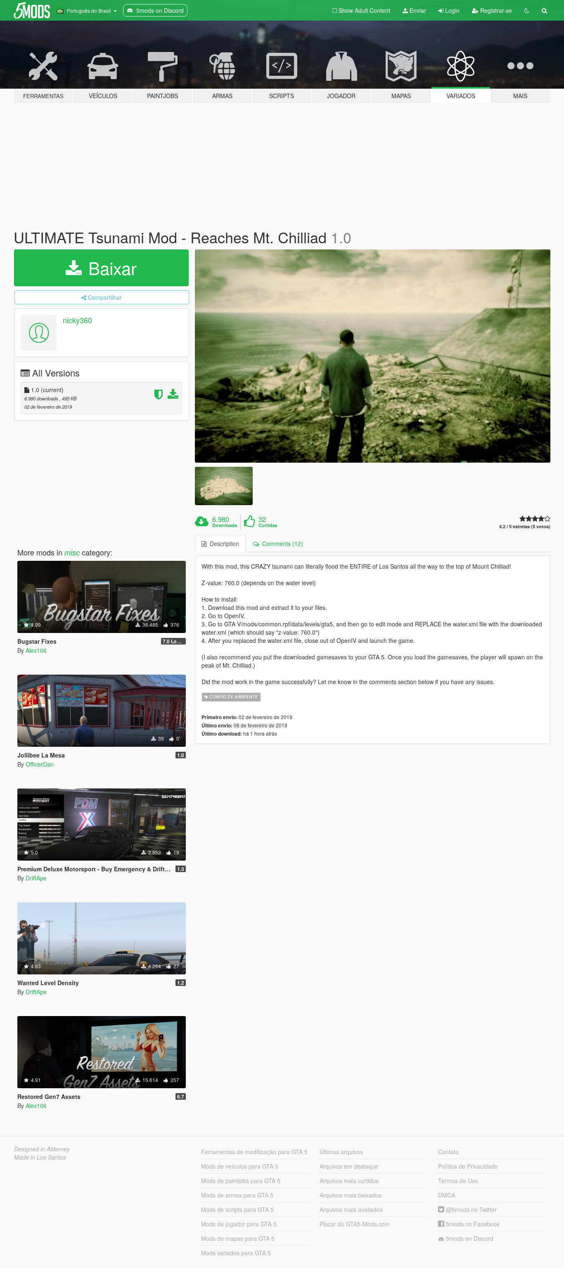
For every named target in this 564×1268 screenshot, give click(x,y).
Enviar (417, 10)
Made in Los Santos (40, 1157)
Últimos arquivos (341, 1152)
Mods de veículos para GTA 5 (239, 1166)
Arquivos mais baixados (351, 1195)
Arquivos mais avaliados (351, 1209)
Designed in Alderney (42, 1149)
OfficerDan (40, 764)
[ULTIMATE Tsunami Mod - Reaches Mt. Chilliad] (373, 356)
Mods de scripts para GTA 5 (237, 1209)
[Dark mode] (527, 10)
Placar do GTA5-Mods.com (355, 1224)
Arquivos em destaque (349, 1166)
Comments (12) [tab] (281, 543)
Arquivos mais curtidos (349, 1180)
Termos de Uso (458, 1180)
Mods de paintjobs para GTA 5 (240, 1180)
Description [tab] (222, 543)
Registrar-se (495, 10)
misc (72, 552)
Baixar (110, 267)
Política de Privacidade (468, 1166)
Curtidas (267, 525)
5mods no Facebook (472, 1224)
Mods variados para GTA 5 (236, 1253)
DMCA (446, 1195)
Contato (448, 1152)
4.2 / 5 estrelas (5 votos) (524, 526)
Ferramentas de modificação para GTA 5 (254, 1152)
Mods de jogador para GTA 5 (239, 1224)
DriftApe (36, 878)
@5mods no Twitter (470, 1209)
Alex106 (36, 650)
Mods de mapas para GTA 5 (238, 1238)
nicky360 (77, 320)
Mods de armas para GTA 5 (237, 1195)
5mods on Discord (468, 1238)
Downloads (224, 525)
